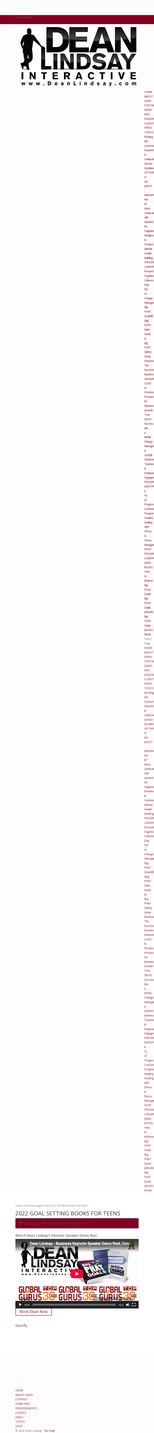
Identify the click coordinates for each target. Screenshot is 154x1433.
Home (18, 1205)
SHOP (147, 549)
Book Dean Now (34, 1311)
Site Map (49, 1430)
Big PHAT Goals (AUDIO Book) (148, 625)
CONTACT (21, 1399)
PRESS (148, 127)
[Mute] (128, 1305)
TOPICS (148, 132)
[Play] (20, 1305)
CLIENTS (20, 1413)
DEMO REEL (22, 1403)
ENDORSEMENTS (26, 1408)
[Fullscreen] (134, 1305)
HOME (148, 92)
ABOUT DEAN (24, 1395)
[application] (77, 1273)
